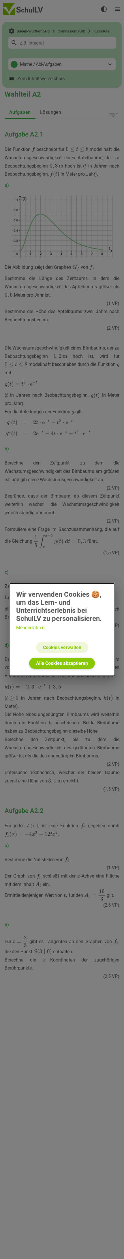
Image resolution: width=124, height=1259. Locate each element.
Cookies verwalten (62, 647)
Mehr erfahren (30, 627)
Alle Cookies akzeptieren (62, 663)
